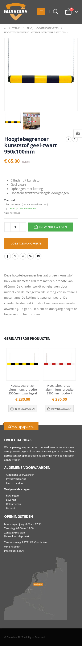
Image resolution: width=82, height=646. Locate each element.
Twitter (15, 256)
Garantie (11, 508)
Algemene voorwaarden (20, 474)
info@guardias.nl (14, 550)
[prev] (68, 139)
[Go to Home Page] (5, 28)
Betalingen (12, 495)
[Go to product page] (23, 364)
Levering (11, 499)
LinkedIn (23, 256)
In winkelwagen (53, 227)
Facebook (7, 256)
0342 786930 (12, 546)
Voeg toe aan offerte (26, 243)
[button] (41, 11)
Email (38, 256)
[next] (75, 139)
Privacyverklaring (16, 478)
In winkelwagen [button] (25, 408)
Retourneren (13, 503)
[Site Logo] (15, 11)
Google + (30, 256)
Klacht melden (14, 483)
